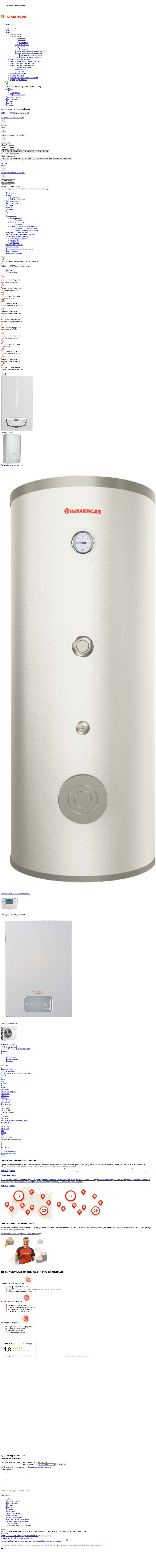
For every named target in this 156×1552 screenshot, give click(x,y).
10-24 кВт (5, 1127)
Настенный (5, 1110)
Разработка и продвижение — (54, 1541)
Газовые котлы (16, 34)
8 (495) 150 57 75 (7, 113)
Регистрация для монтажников (60, 158)
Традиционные (20, 39)
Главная (8, 270)
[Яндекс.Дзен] (8, 1487)
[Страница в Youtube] (6, 1480)
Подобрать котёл (12, 251)
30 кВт (3, 1133)
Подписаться (61, 1464)
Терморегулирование (23, 67)
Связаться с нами (21, 113)
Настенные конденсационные (30, 55)
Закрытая (4, 1118)
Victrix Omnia (6, 1100)
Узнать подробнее (8, 1171)
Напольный (5, 1108)
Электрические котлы (18, 74)
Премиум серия (11, 1059)
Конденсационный (8, 1151)
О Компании (15, 93)
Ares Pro (4, 1098)
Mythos (3, 1083)
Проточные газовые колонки (21, 59)
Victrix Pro (5, 1090)
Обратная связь (44, 1536)
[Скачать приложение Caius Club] (2, 1493)
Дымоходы (19, 69)
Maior (3, 1087)
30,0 (2, 1135)
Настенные (23, 43)
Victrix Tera (5, 1094)
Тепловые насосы (17, 76)
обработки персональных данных (38, 1467)
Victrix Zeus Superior (8, 1092)
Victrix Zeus (5, 1102)
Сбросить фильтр (9, 1153)
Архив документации (18, 80)
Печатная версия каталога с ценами (24, 78)
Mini (2, 1085)
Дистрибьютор (29, 151)
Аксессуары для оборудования (22, 63)
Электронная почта (30, 1464)
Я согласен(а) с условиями (27, 1467)
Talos (3, 1079)
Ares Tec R (5, 1096)
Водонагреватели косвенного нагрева (25, 61)
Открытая (5, 1116)
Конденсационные (22, 45)
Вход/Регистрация (8, 145)
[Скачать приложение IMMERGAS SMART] (4, 1493)
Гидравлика (19, 71)
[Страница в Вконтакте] (6, 1473)
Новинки (9, 1061)
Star (2, 1081)
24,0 (2, 1131)
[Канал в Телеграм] (7, 1478)
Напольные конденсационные (31, 57)
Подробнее (99, 1545)
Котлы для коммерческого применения (30, 51)
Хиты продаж (10, 1057)
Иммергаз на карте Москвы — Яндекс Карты (78, 1356)
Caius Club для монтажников (12, 151)
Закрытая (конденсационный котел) (15, 1120)
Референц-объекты (17, 95)
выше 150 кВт (6, 1137)
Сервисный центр (42, 151)
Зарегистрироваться (9, 156)
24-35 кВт (5, 1129)
